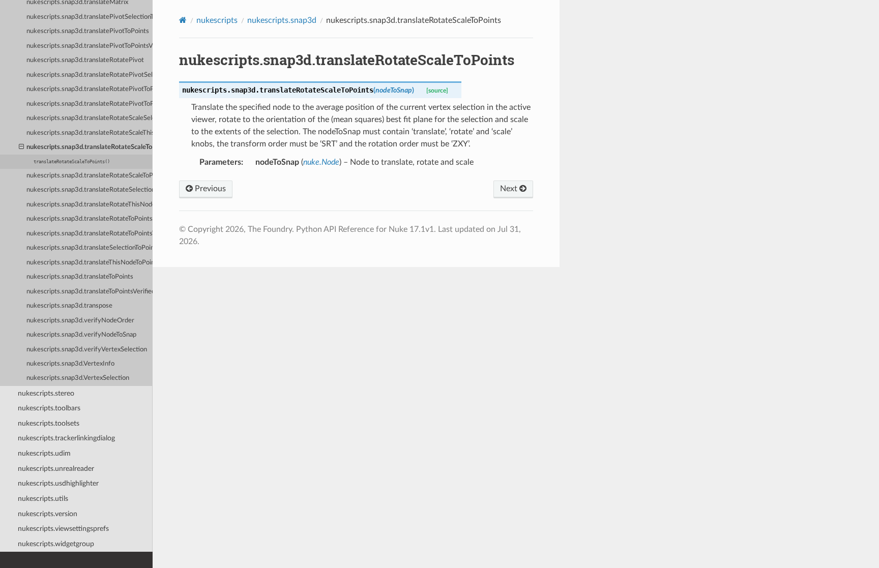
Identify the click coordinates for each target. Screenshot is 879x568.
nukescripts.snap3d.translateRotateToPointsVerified (89, 233)
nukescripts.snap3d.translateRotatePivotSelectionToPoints (89, 75)
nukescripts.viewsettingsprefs (63, 528)
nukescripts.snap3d (281, 20)
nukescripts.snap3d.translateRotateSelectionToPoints (89, 190)
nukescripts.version (47, 514)
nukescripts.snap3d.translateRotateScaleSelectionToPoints (89, 118)
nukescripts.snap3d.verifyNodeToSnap (81, 335)
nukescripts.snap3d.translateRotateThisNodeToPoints (89, 204)
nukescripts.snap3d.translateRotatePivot (85, 60)
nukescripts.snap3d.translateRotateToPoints (89, 219)
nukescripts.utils (43, 498)
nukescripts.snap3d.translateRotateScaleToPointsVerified (89, 175)
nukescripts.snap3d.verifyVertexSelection (86, 349)
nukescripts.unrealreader (56, 468)
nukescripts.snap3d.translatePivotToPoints (87, 31)
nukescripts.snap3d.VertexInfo (70, 364)
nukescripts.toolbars (49, 408)
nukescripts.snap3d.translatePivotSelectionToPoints (89, 17)
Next (509, 189)
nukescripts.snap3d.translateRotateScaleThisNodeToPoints (89, 133)
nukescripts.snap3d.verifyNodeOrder (80, 320)
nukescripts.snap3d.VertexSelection (77, 378)
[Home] (183, 20)
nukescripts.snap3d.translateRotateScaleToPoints (89, 147)
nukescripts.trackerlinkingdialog (66, 438)
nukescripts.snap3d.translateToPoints (79, 277)
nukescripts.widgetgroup (56, 544)
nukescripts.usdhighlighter (58, 483)
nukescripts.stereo (46, 393)
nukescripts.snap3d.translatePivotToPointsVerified (89, 46)
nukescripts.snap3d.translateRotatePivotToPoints (89, 89)
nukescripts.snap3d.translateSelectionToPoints (89, 248)
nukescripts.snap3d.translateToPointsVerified (89, 291)
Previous (209, 189)
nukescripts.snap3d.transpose (69, 306)
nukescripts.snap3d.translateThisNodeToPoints (89, 262)
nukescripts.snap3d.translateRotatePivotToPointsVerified (89, 104)
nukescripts (217, 20)
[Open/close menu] (21, 147)
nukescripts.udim (44, 453)
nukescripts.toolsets (48, 423)
